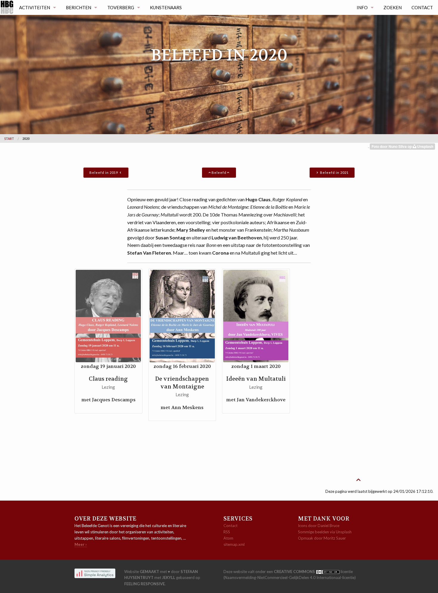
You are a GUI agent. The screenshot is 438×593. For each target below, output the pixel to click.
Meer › (80, 544)
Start (9, 138)
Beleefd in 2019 (104, 172)
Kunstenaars (166, 7)
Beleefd (219, 172)
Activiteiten (34, 7)
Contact (422, 7)
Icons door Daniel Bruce (318, 525)
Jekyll (168, 577)
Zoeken (392, 7)
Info (362, 7)
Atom (228, 538)
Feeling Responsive (144, 583)
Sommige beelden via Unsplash (325, 531)
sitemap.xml (234, 544)
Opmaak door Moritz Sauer (322, 538)
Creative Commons (295, 571)
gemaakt (149, 571)
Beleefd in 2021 (334, 172)
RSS (226, 531)
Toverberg (120, 7)
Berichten (78, 7)
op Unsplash (420, 146)
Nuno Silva (398, 146)
